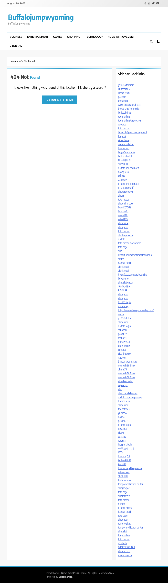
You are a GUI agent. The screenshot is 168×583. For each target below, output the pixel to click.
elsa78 (121, 432)
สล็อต (121, 175)
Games (57, 36)
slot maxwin (124, 496)
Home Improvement (121, 36)
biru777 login (124, 302)
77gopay (122, 179)
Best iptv (122, 428)
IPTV (120, 452)
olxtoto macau (125, 507)
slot (120, 251)
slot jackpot (135, 243)
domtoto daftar (126, 144)
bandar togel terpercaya (130, 468)
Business (16, 36)
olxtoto (121, 239)
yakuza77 (122, 413)
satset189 (123, 219)
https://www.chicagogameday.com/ (136, 310)
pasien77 (122, 334)
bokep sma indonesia (128, 108)
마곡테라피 (124, 160)
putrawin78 (124, 341)
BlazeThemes (65, 576)
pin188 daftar (125, 318)
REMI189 (122, 290)
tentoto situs (124, 480)
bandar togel (124, 262)
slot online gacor (126, 203)
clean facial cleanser (127, 393)
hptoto (121, 503)
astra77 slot (123, 472)
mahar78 (122, 337)
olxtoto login (124, 326)
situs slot (122, 531)
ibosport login (125, 444)
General (16, 45)
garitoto (122, 96)
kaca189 (122, 464)
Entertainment (37, 36)
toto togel (123, 247)
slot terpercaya (125, 191)
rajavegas (122, 385)
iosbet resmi (124, 93)
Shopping (73, 36)
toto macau (123, 128)
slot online (123, 223)
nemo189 (122, 215)
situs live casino (125, 381)
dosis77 (122, 417)
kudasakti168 (124, 89)
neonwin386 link (126, 365)
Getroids (122, 357)
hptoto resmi (124, 401)
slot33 (121, 195)
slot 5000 (123, 164)
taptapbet (123, 100)
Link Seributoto (125, 156)
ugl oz (121, 314)
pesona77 (123, 420)
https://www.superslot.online (132, 274)
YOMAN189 (124, 286)
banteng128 (124, 456)
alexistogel (123, 266)
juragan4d (123, 211)
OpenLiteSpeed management (132, 132)
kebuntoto (123, 278)
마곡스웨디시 (126, 448)
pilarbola (122, 543)
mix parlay (123, 306)
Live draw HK (124, 353)
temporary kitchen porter (130, 484)
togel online (124, 116)
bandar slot (123, 148)
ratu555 (122, 440)
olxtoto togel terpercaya (130, 397)
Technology (94, 36)
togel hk (122, 136)
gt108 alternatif (126, 85)
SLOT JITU (123, 476)
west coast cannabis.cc (129, 104)
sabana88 (123, 330)
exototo (122, 124)
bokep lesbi (123, 172)
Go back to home (60, 99)
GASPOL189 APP (126, 547)
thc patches (123, 409)
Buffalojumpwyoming (41, 17)
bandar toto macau (127, 361)
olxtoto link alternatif (128, 168)
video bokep (124, 140)
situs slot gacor (125, 282)
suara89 (122, 436)
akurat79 (122, 369)
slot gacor (123, 227)
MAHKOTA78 (125, 207)
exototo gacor (125, 555)
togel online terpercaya (129, 120)
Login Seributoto (126, 152)
